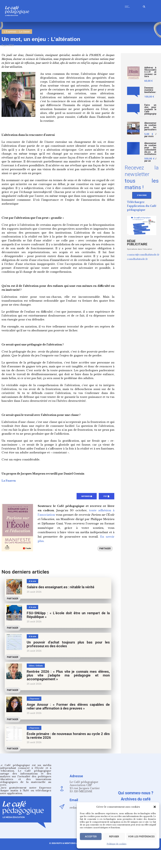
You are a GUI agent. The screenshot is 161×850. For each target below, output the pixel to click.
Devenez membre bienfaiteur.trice (150, 90)
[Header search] (144, 6)
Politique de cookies (116, 844)
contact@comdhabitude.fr (143, 254)
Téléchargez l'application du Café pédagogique (141, 205)
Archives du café (136, 799)
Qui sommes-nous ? (135, 793)
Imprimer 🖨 (86, 496)
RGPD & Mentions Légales (70, 843)
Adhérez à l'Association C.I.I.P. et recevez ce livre (150, 72)
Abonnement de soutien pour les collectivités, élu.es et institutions (150, 148)
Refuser (114, 836)
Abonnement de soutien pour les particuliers (150, 126)
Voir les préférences (141, 836)
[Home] (18, 21)
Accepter (91, 836)
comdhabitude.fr (137, 259)
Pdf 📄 (106, 496)
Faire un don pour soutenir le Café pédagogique (150, 109)
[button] (154, 806)
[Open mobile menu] (128, 6)
